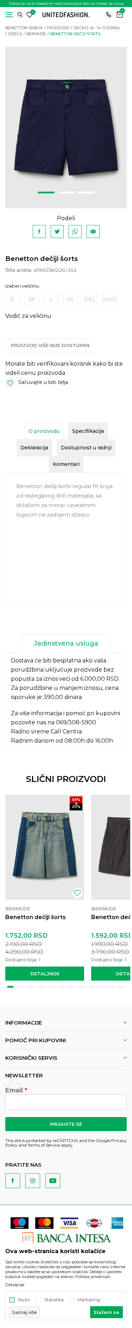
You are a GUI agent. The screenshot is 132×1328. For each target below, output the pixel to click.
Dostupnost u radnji (86, 447)
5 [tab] (51, 987)
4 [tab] (40, 987)
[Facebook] (39, 231)
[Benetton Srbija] (66, 14)
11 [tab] (111, 987)
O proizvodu (44, 431)
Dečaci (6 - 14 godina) (97, 27)
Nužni (24, 1300)
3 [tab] (86, 192)
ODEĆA (15, 33)
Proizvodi (58, 27)
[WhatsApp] (75, 231)
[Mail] (93, 231)
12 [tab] (121, 987)
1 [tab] (46, 192)
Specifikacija (88, 431)
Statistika (54, 1300)
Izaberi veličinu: (22, 286)
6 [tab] (61, 987)
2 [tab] (66, 192)
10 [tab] (101, 987)
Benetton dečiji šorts (35, 917)
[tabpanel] (66, 127)
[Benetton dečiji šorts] (44, 847)
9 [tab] (91, 987)
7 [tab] (71, 987)
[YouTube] (53, 1181)
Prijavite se (66, 1124)
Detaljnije (44, 973)
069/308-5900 (76, 722)
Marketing (89, 1300)
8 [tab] (81, 987)
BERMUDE (36, 33)
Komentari (66, 464)
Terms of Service (43, 1145)
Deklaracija (34, 447)
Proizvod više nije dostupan (50, 345)
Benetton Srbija (24, 27)
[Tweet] (57, 231)
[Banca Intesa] (67, 1237)
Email (14, 1090)
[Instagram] (33, 1181)
